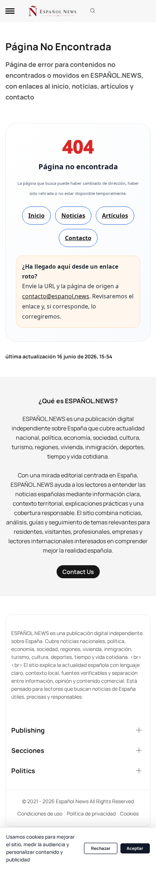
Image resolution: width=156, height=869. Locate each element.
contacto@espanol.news (55, 296)
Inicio (36, 216)
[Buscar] (92, 11)
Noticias (73, 216)
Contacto (78, 238)
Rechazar (101, 848)
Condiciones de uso (39, 813)
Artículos (115, 216)
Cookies (129, 813)
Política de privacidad (91, 813)
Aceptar (135, 848)
